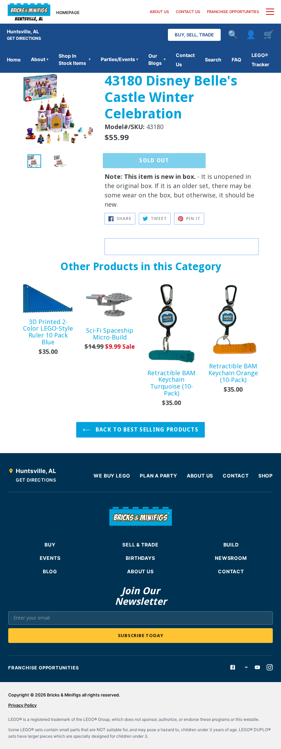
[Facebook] (233, 667)
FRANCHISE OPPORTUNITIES (233, 11)
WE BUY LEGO (112, 476)
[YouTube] (257, 667)
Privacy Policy (22, 705)
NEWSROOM (231, 558)
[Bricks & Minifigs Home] (29, 11)
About (39, 59)
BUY (50, 545)
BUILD (231, 545)
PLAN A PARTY (158, 476)
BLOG (50, 571)
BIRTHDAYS (140, 558)
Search (213, 59)
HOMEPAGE (68, 12)
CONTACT (236, 476)
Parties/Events (119, 59)
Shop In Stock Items (74, 59)
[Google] (245, 667)
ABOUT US (159, 11)
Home (14, 59)
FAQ (236, 59)
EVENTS (50, 558)
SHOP (265, 476)
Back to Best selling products (146, 429)
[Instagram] (270, 667)
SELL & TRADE (140, 545)
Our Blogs (157, 59)
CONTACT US (188, 11)
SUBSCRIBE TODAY (140, 635)
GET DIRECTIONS (24, 38)
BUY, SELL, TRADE (194, 34)
